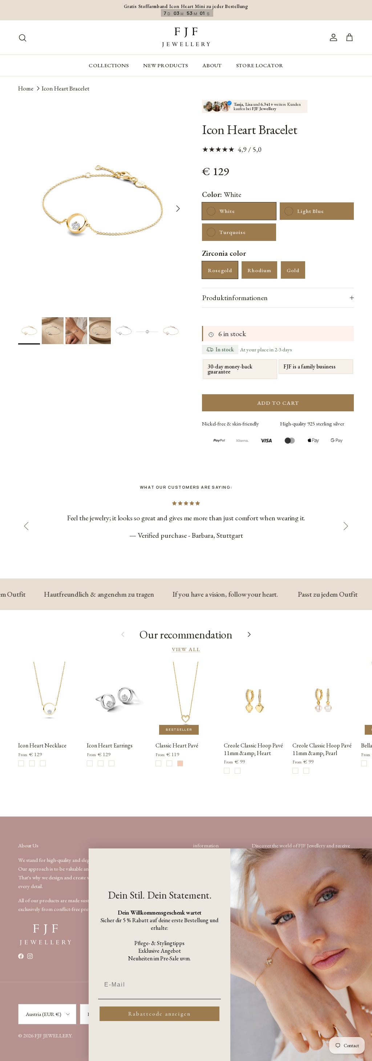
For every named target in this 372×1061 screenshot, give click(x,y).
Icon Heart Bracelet (65, 88)
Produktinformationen (235, 297)
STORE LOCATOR (259, 65)
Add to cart (278, 402)
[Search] (22, 37)
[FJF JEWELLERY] (186, 37)
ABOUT (212, 65)
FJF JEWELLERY (53, 1035)
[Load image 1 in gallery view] (102, 205)
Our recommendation (186, 634)
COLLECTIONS (109, 65)
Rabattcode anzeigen (159, 1013)
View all (186, 649)
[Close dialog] (364, 856)
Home (25, 88)
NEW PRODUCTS (165, 65)
